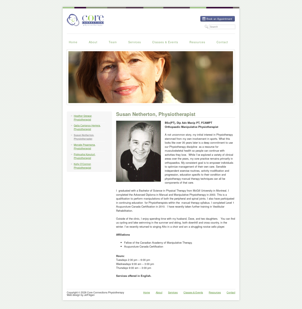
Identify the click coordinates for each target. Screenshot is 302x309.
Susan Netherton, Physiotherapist (84, 137)
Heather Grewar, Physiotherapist (83, 117)
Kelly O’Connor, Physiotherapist (82, 165)
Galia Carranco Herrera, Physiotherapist (87, 127)
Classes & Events (165, 42)
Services (134, 42)
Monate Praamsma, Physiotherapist (85, 146)
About (93, 42)
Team (113, 42)
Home (73, 42)
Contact (222, 42)
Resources (197, 42)
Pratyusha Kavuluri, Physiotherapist (85, 156)
